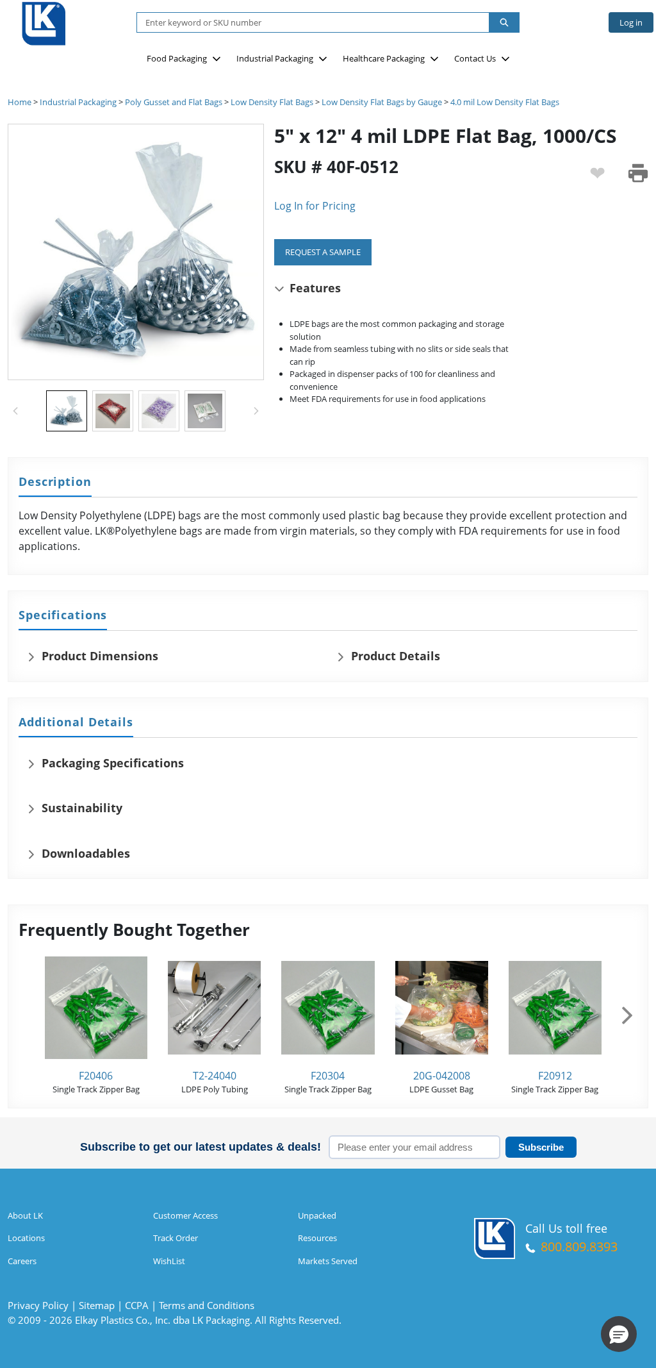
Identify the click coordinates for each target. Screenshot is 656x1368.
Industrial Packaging (274, 58)
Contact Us (475, 58)
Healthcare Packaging (384, 58)
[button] (619, 1334)
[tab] (55, 482)
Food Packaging (177, 58)
